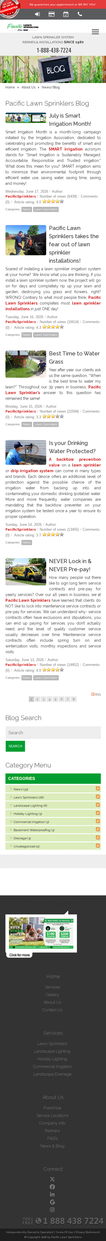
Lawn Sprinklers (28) (29, 797)
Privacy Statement (88, 1232)
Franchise (52, 1107)
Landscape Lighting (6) (30, 805)
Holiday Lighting (52, 1058)
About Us (52, 1002)
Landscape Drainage (52, 1074)
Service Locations (52, 1115)
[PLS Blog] (53, 69)
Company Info (52, 1123)
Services (52, 987)
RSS (98, 694)
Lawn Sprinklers (46, 209)
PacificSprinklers (20, 196)
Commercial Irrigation (52, 1066)
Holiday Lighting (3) (28, 814)
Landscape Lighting (52, 1051)
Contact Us (52, 1009)
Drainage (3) (22, 838)
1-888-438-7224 (53, 50)
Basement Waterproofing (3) (34, 830)
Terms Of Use (64, 1232)
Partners (52, 1130)
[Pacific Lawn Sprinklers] (22, 23)
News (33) (21, 789)
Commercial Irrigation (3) (31, 822)
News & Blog (52, 1146)
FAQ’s (52, 1138)
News (27, 209)
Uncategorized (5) (26, 846)
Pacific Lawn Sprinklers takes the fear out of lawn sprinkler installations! (74, 244)
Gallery (52, 994)
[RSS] (98, 788)
